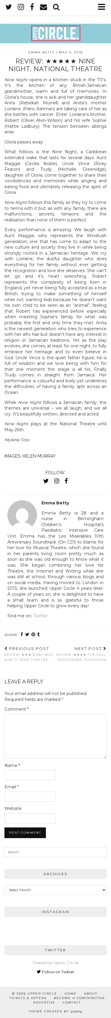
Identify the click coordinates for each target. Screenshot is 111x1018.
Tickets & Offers (27, 998)
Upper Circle (42, 993)
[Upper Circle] (55, 21)
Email (11, 787)
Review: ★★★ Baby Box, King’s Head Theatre (29, 654)
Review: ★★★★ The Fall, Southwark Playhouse (81, 654)
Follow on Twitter (58, 971)
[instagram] (21, 7)
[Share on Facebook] (22, 634)
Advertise (44, 1002)
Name (12, 765)
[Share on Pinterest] (33, 634)
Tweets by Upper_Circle (56, 962)
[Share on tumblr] (38, 634)
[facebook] (32, 7)
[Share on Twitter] (27, 634)
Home (71, 993)
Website (13, 808)
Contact (72, 1002)
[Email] (43, 7)
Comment (16, 709)
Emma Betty (41, 52)
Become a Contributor (79, 998)
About (90, 993)
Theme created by (55, 1011)
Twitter (40, 616)
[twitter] (8, 7)
